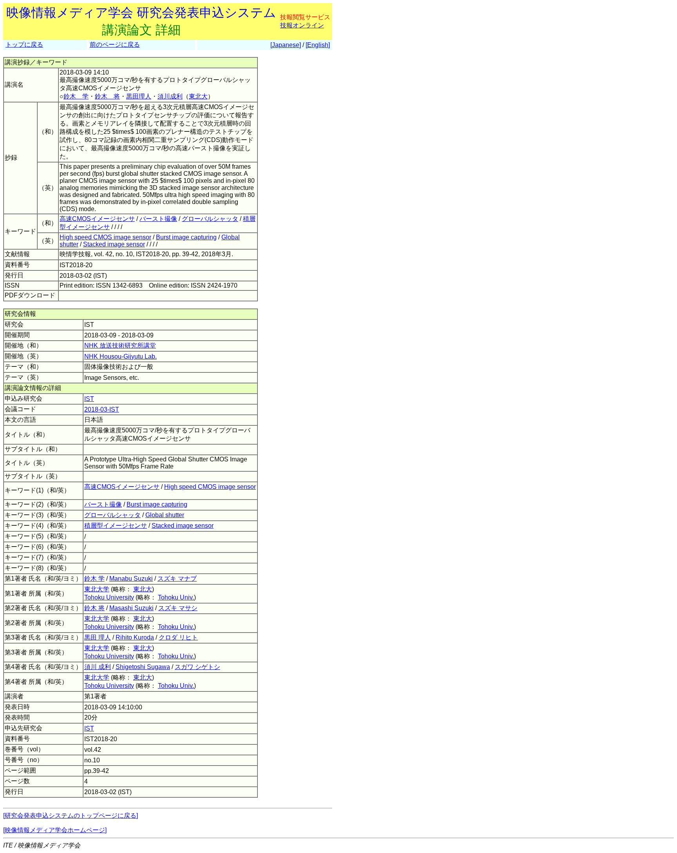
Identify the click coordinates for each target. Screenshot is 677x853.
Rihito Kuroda (135, 637)
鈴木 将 (107, 96)
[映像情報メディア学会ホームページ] (55, 830)
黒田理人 (138, 96)
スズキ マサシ (177, 608)
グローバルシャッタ (210, 218)
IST (89, 399)
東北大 (198, 96)
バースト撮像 (158, 218)
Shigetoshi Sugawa (143, 666)
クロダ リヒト (178, 637)
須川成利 (170, 96)
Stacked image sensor (114, 244)
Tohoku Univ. (176, 597)
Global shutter (164, 515)
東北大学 (96, 589)
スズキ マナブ (177, 578)
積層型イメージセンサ (115, 525)
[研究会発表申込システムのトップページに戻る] (70, 815)
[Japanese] (285, 45)
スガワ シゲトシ (197, 666)
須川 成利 (97, 666)
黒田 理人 (97, 637)
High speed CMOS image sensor (105, 237)
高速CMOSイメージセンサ (97, 218)
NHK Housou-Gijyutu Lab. (120, 356)
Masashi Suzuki (131, 608)
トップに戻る (24, 44)
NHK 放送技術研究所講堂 (120, 345)
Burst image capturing (186, 237)
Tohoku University (109, 597)
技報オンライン (302, 25)
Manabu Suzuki (131, 578)
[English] (318, 45)
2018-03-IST (101, 409)
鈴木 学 (76, 96)
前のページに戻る (115, 44)
